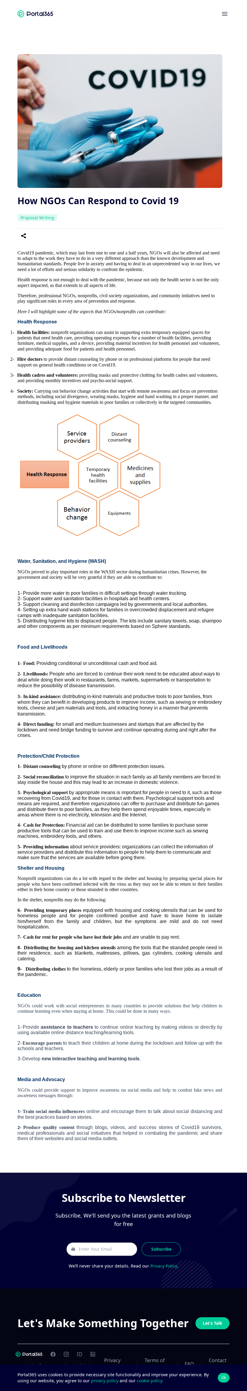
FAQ (189, 1364)
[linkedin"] (93, 1354)
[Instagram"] (66, 1354)
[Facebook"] (53, 1354)
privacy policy (105, 1380)
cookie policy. (150, 1380)
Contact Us (218, 1364)
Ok (223, 1377)
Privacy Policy (163, 1266)
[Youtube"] (80, 1354)
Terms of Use (155, 1364)
